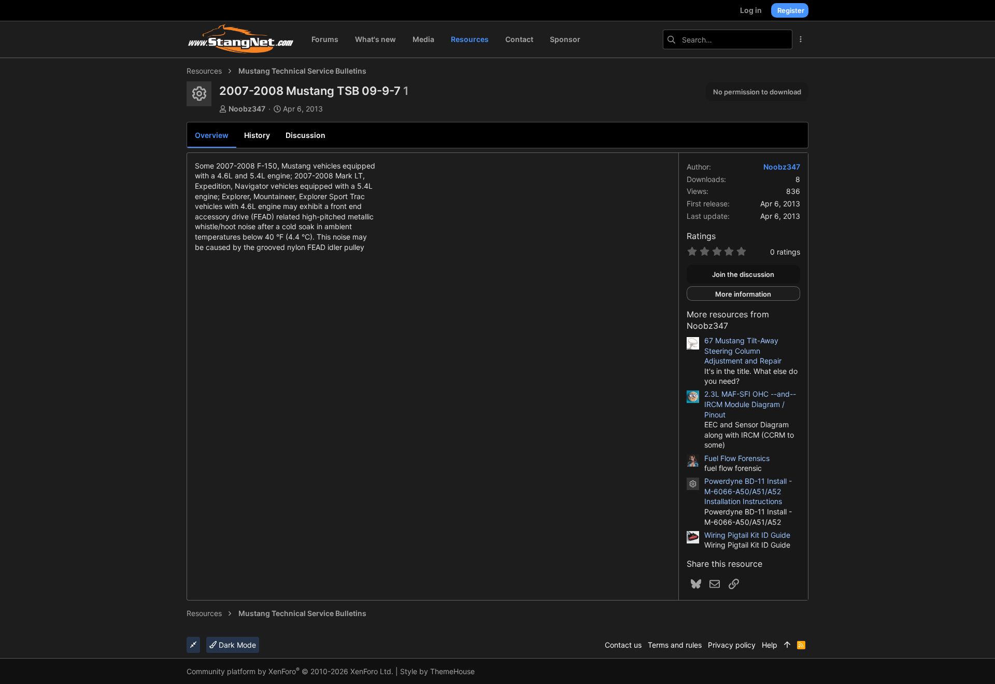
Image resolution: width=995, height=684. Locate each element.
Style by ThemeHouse (437, 671)
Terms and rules (675, 644)
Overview (212, 135)
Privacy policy (732, 644)
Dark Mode (236, 644)
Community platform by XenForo (290, 671)
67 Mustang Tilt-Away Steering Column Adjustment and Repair (742, 350)
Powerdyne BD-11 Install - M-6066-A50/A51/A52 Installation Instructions (748, 491)
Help (769, 644)
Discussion (305, 135)
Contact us (623, 644)
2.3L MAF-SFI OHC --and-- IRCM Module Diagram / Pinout (750, 403)
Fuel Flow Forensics (737, 458)
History (257, 135)
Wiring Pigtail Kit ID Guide (747, 535)
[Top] (787, 645)
